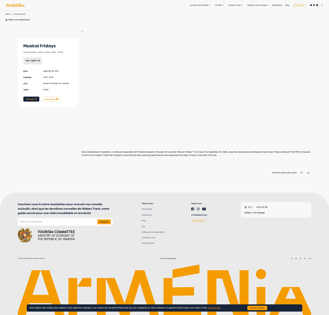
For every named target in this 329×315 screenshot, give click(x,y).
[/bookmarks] (317, 5)
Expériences (277, 5)
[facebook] (192, 210)
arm (310, 258)
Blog (287, 5)
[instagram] (198, 210)
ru (300, 258)
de (305, 258)
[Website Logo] (15, 5)
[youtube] (204, 210)
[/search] (314, 5)
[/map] (311, 5)
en (292, 258)
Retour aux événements (19, 20)
